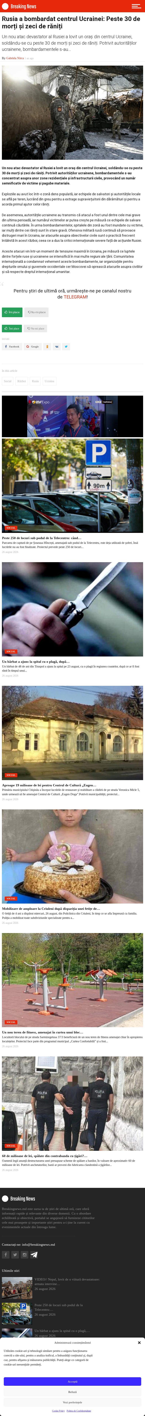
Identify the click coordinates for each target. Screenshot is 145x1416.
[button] (139, 1343)
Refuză (72, 1392)
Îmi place (14, 312)
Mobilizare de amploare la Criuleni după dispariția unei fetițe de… (51, 909)
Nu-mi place (38, 312)
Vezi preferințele (72, 1402)
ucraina (49, 381)
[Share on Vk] (57, 346)
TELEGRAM (75, 297)
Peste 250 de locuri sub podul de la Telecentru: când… (41, 538)
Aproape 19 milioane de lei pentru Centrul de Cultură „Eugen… (49, 785)
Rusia (35, 381)
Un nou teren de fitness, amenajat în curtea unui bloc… (42, 1032)
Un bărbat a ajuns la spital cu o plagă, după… (36, 661)
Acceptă (72, 1381)
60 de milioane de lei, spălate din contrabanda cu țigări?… (44, 1156)
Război (21, 381)
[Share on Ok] (47, 346)
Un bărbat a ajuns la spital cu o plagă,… (62, 1331)
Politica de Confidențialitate (79, 1411)
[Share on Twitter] (66, 346)
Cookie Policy (58, 1411)
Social (7, 381)
